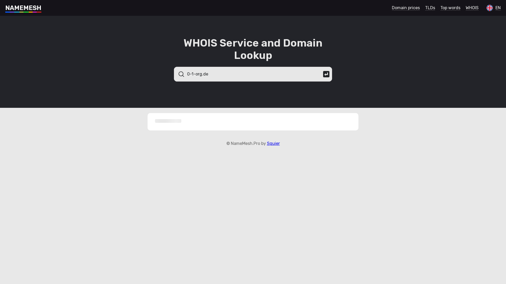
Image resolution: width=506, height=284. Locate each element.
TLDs (430, 7)
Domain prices (406, 7)
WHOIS (472, 7)
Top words (450, 7)
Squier (273, 143)
